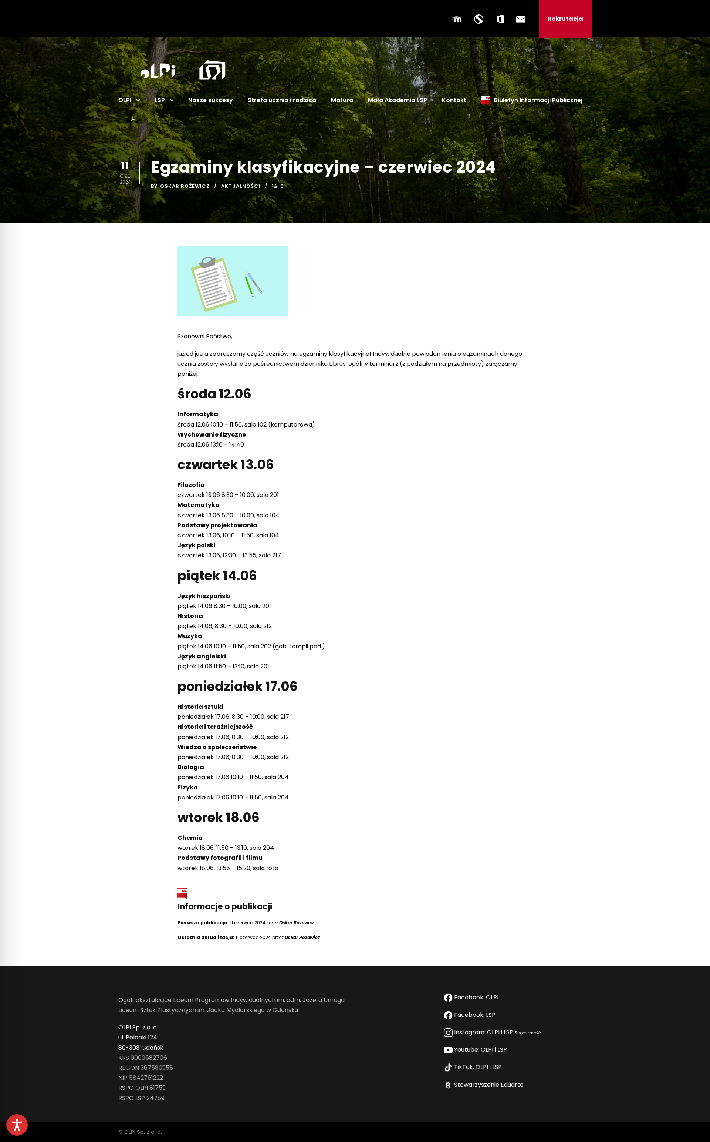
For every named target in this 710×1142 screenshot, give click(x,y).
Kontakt (454, 100)
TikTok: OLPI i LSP (479, 1067)
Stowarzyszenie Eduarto (490, 1085)
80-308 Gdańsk (140, 1048)
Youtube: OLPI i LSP (481, 1049)
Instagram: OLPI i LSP (497, 1032)
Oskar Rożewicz (185, 186)
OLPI (124, 100)
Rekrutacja (565, 18)
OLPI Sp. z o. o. (138, 1027)
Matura (342, 100)
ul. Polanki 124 (137, 1037)
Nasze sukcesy (210, 100)
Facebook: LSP (475, 1015)
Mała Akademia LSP (397, 100)
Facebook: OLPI (476, 997)
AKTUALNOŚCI (240, 186)
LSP (160, 100)
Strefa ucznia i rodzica (282, 100)
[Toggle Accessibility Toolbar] (17, 1124)
